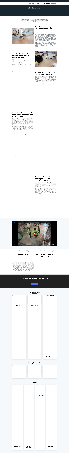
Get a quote (54, 3)
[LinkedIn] (56, 0)
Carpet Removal (49, 356)
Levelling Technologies (34, 376)
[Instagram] (54, 0)
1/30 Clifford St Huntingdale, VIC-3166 (17, 0)
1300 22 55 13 (26, 0)
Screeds (19, 376)
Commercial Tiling (51, 446)
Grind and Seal (17, 446)
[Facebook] (53, 0)
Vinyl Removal (19, 305)
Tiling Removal (34, 305)
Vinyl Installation (40, 395)
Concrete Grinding (50, 376)
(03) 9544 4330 (42, 196)
